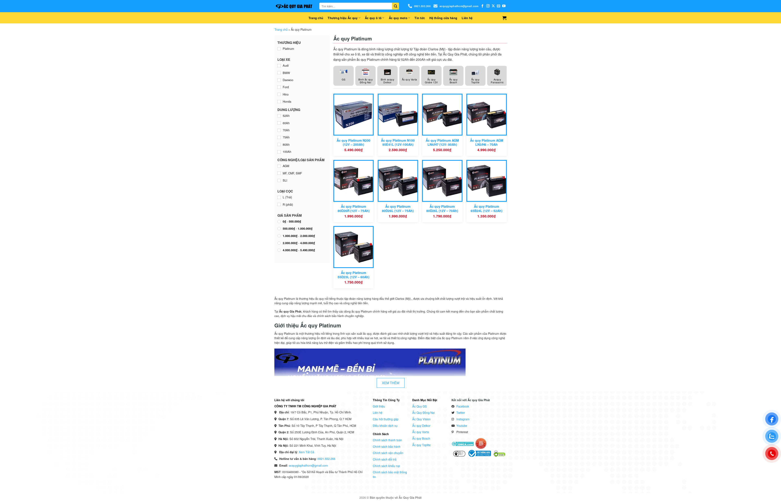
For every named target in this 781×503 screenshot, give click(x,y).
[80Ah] (279, 144)
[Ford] (279, 87)
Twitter (460, 412)
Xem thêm (390, 382)
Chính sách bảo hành (386, 446)
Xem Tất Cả (306, 452)
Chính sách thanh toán (387, 440)
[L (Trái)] (279, 197)
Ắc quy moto (398, 18)
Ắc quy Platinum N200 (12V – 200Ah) (353, 142)
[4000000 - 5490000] (279, 250)
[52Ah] (279, 115)
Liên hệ (467, 18)
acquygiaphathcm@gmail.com (459, 6)
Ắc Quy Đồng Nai (423, 412)
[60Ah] (279, 123)
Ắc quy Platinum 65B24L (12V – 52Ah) (486, 208)
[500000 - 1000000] (279, 228)
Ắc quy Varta (420, 432)
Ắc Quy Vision (421, 419)
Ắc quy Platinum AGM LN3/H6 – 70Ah (486, 142)
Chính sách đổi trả (384, 459)
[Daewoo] (279, 80)
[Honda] (279, 101)
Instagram (462, 419)
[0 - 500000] (279, 221)
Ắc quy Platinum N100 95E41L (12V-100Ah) (398, 142)
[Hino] (279, 94)
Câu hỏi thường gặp (385, 419)
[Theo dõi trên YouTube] (503, 6)
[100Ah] (279, 151)
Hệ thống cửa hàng (443, 18)
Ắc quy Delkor (421, 425)
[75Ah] (279, 137)
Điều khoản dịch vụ (385, 425)
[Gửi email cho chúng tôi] (498, 6)
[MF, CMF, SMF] (279, 173)
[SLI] (279, 180)
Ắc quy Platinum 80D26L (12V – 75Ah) (398, 208)
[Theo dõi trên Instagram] (488, 6)
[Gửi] (395, 6)
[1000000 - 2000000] (279, 235)
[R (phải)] (279, 204)
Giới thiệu (379, 406)
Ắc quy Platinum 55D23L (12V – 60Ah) (353, 275)
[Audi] (279, 65)
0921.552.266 (422, 6)
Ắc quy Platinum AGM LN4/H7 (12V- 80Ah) (442, 142)
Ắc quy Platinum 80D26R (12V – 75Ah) (354, 208)
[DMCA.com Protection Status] (463, 443)
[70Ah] (279, 130)
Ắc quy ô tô (373, 18)
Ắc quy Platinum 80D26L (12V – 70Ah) (442, 208)
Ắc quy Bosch (421, 438)
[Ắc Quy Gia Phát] (294, 6)
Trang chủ (316, 18)
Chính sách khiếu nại (386, 466)
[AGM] (279, 166)
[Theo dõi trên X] (493, 6)
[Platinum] (279, 48)
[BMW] (279, 72)
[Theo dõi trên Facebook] (482, 6)
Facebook (462, 406)
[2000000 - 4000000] (279, 243)
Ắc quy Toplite (421, 445)
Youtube (461, 425)
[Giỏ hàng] (504, 17)
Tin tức (419, 18)
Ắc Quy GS (419, 406)
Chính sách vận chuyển (388, 453)
